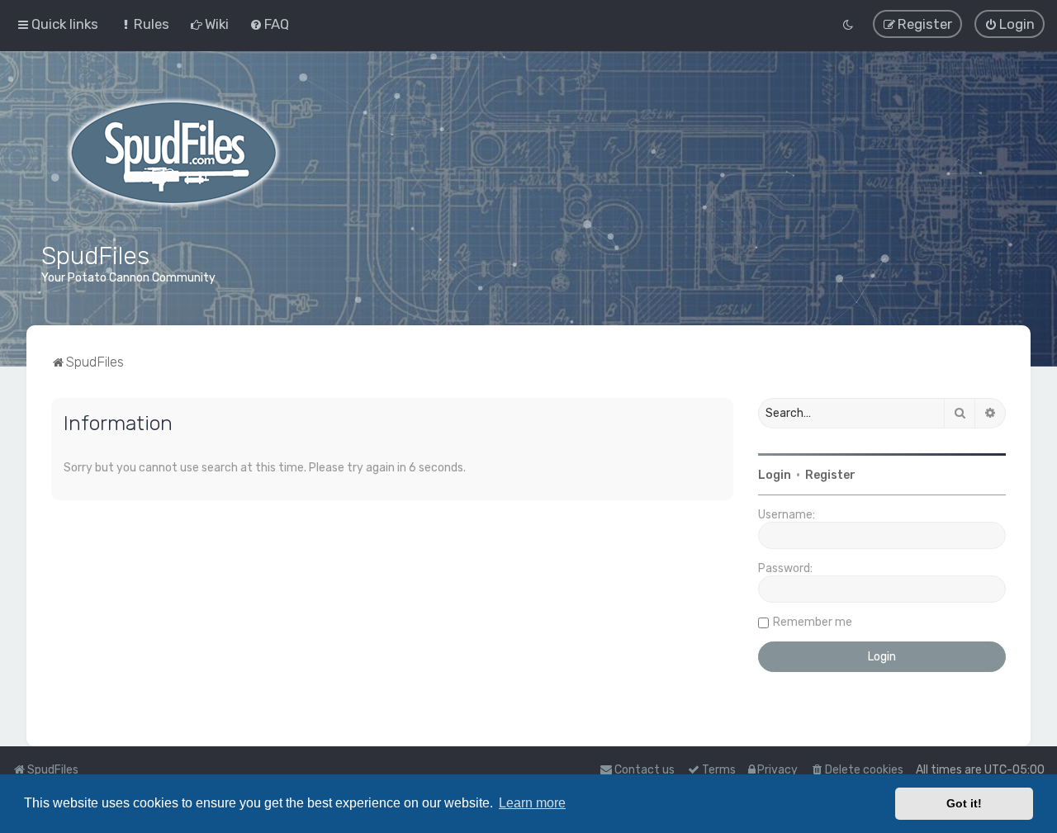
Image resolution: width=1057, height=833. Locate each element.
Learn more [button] (532, 803)
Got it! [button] (964, 803)
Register (830, 475)
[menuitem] (144, 24)
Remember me (812, 622)
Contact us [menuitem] (644, 770)
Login (774, 475)
